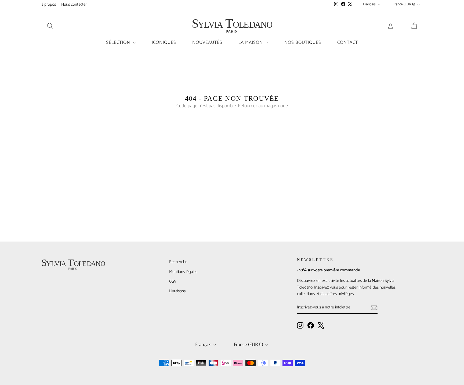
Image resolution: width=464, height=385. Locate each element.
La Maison (251, 42)
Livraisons (177, 291)
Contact (347, 42)
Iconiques (164, 42)
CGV (172, 281)
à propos (48, 4)
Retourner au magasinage (263, 106)
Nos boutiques (302, 42)
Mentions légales (183, 271)
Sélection (119, 42)
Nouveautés (207, 42)
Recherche (178, 261)
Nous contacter (74, 4)
